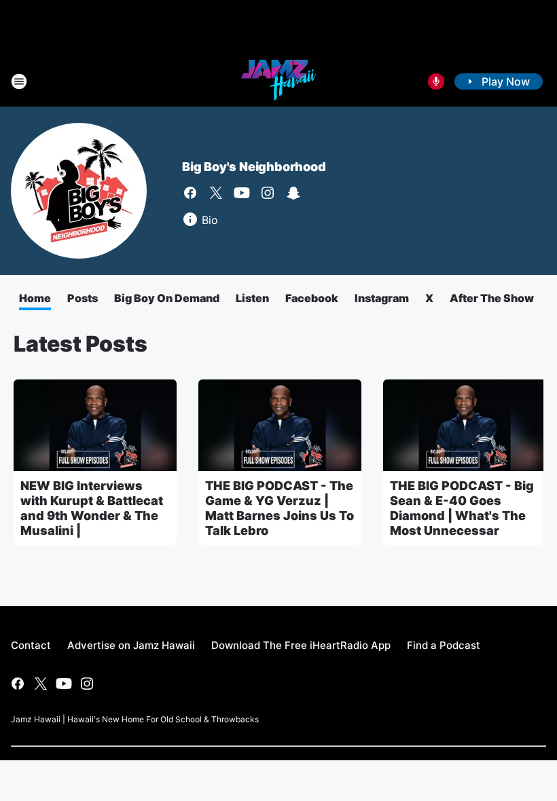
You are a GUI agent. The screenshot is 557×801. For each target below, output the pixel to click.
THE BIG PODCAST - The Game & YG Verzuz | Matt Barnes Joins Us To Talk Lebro (279, 508)
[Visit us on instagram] (267, 193)
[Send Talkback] (436, 81)
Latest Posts (80, 344)
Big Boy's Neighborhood (254, 167)
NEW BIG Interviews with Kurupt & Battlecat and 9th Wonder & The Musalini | (91, 508)
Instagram (382, 298)
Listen (252, 298)
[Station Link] (278, 81)
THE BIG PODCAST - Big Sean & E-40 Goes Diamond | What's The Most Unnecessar (462, 508)
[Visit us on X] (216, 193)
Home (35, 298)
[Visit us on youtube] (242, 193)
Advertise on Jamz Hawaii (131, 645)
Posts (82, 298)
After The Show (492, 298)
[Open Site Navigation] (19, 81)
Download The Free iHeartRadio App (301, 645)
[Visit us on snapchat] (293, 193)
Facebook (311, 298)
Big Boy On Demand (166, 298)
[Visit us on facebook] (190, 193)
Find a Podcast (443, 645)
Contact (31, 645)
